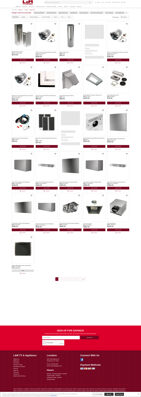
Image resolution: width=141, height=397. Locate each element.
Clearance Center (40, 6)
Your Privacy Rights (97, 394)
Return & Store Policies (19, 376)
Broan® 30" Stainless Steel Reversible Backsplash (46, 95)
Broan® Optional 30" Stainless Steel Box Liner (92, 95)
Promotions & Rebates (51, 6)
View (23, 270)
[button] (95, 2)
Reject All (109, 394)
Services (60, 6)
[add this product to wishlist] (31, 24)
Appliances (18, 6)
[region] (70, 394)
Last (83, 279)
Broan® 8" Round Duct (64, 52)
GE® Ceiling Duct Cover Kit (17, 51)
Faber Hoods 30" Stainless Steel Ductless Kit (44, 182)
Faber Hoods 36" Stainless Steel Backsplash (68, 182)
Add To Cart (23, 59)
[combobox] (24, 17)
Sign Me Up (89, 337)
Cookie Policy (54, 395)
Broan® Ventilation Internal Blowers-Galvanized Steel (94, 138)
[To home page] (28, 2)
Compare (24, 62)
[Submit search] (90, 2)
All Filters (16, 17)
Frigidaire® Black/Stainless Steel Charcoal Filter (21, 265)
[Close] (138, 394)
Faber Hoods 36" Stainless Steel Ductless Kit (116, 182)
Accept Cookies (119, 394)
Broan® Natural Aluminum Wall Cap (66, 95)
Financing (72, 6)
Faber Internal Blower (87, 223)
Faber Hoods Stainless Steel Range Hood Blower (69, 223)
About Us (66, 6)
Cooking (26, 9)
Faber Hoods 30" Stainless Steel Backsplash (116, 138)
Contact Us (79, 6)
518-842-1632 (54, 364)
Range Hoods (32, 9)
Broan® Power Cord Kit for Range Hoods (20, 138)
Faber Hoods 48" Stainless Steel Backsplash (21, 223)
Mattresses (25, 6)
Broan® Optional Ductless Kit (113, 95)
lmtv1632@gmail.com (56, 366)
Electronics (31, 6)
